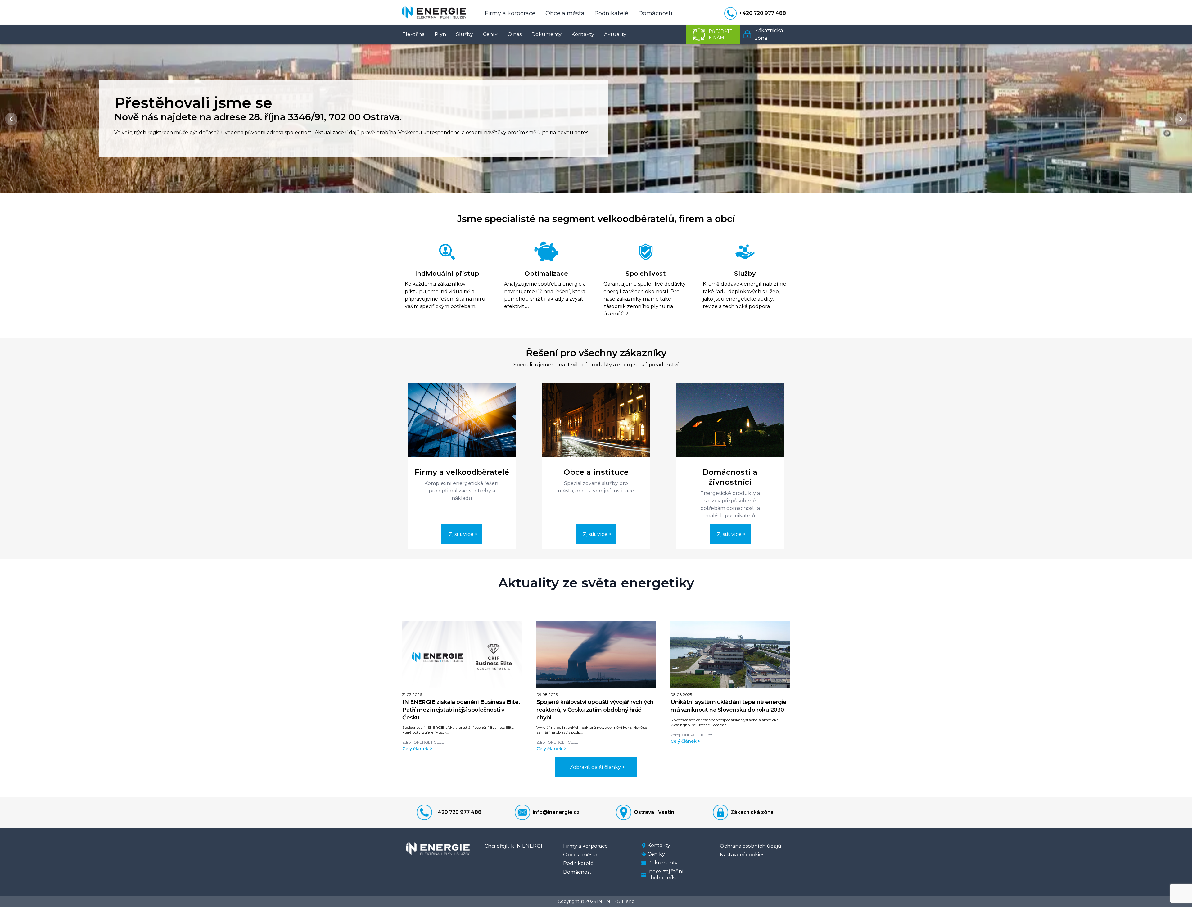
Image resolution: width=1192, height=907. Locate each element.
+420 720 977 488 (458, 812)
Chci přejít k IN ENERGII (514, 846)
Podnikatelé (611, 13)
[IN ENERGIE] (434, 12)
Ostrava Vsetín (654, 812)
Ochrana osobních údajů (750, 846)
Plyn (440, 34)
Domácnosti (655, 13)
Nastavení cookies (742, 855)
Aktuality (615, 34)
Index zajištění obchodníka (666, 874)
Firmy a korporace (510, 13)
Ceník (490, 34)
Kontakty (582, 34)
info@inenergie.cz (556, 812)
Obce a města (565, 13)
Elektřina (413, 34)
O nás (515, 34)
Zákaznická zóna (752, 812)
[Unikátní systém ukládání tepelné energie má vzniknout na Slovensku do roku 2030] (730, 654)
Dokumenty (546, 34)
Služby (464, 34)
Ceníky (656, 854)
